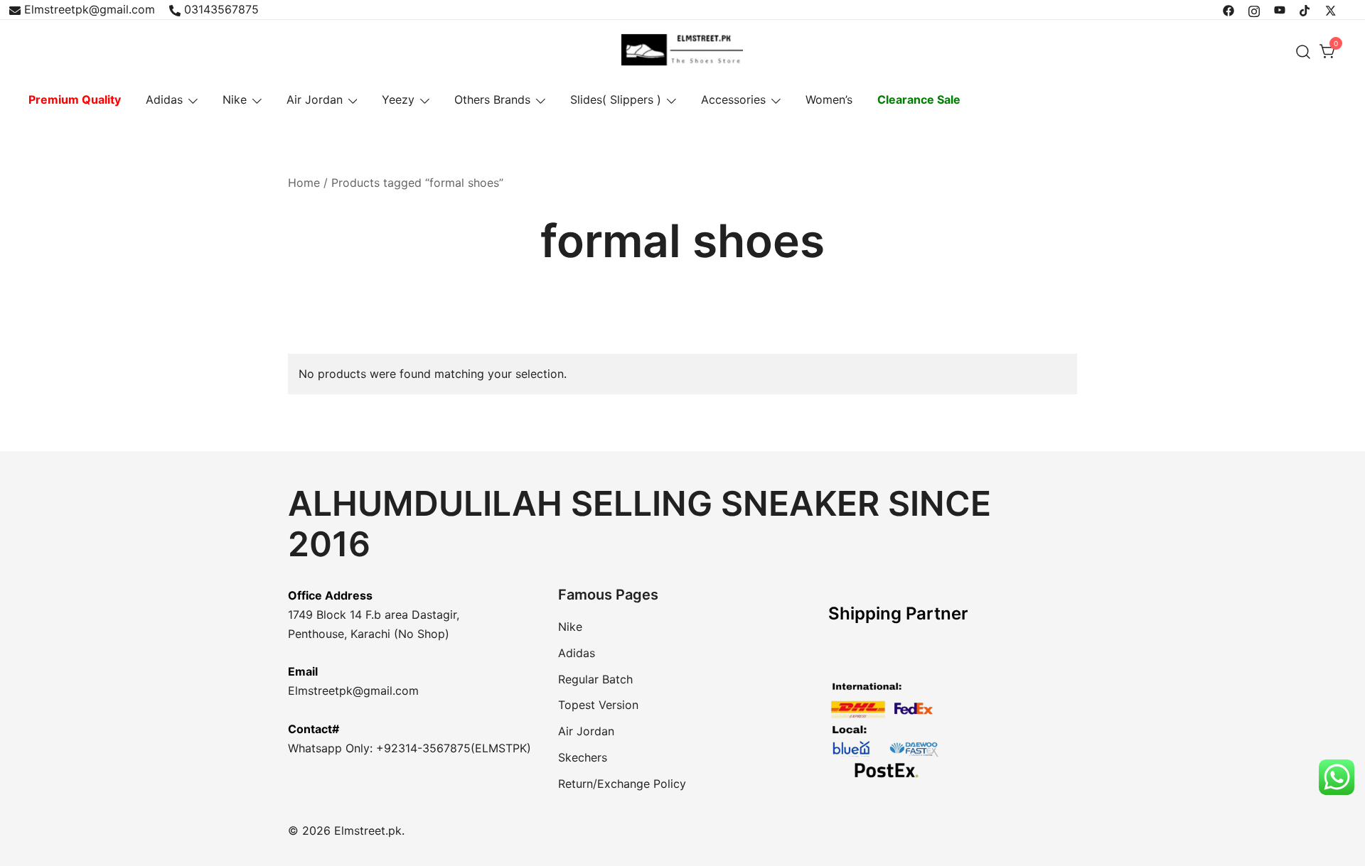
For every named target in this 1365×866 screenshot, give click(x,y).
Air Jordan (315, 99)
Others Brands (492, 99)
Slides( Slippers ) (615, 99)
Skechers (582, 757)
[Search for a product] (1303, 51)
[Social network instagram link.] (1254, 9)
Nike (235, 99)
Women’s (828, 99)
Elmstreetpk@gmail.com (89, 9)
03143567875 (221, 9)
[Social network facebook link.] (1228, 9)
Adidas (164, 99)
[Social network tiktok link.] (1305, 9)
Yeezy (398, 99)
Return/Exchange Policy (622, 783)
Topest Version (598, 705)
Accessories (733, 99)
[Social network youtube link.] (1279, 9)
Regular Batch (595, 679)
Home (304, 182)
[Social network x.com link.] (1331, 9)
